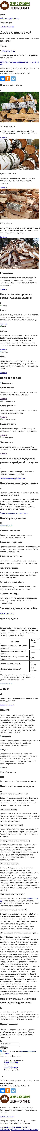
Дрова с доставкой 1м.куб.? (9, 864)
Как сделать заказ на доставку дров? (12, 894)
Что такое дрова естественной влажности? (14, 794)
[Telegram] (13, 78)
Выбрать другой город (9, 18)
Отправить (4, 1048)
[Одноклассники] (7, 78)
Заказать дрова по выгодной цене (14, 513)
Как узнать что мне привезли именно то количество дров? (19, 933)
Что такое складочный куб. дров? (11, 825)
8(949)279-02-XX (7, 27)
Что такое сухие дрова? (8, 809)
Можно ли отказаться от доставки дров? (13, 910)
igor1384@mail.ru (11, 1067)
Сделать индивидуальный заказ (13, 478)
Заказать (3, 137)
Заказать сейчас (6, 705)
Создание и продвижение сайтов (13, 1127)
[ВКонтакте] (2, 78)
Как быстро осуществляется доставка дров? (15, 841)
